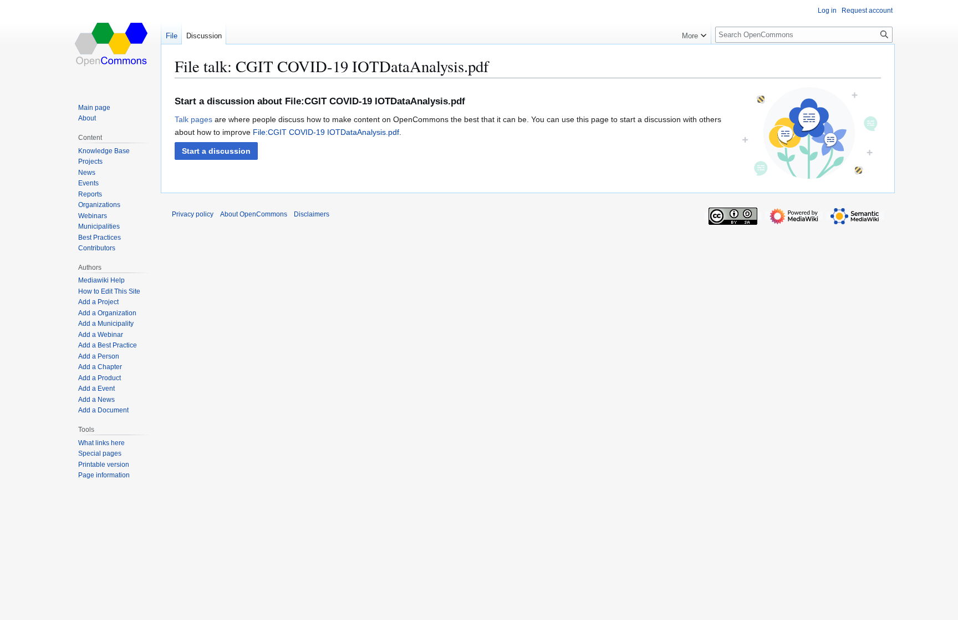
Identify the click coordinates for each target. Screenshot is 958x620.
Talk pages (193, 119)
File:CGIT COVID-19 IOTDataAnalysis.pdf (326, 132)
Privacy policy (192, 214)
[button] (216, 151)
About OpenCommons (253, 214)
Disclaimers (311, 214)
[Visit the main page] (112, 44)
